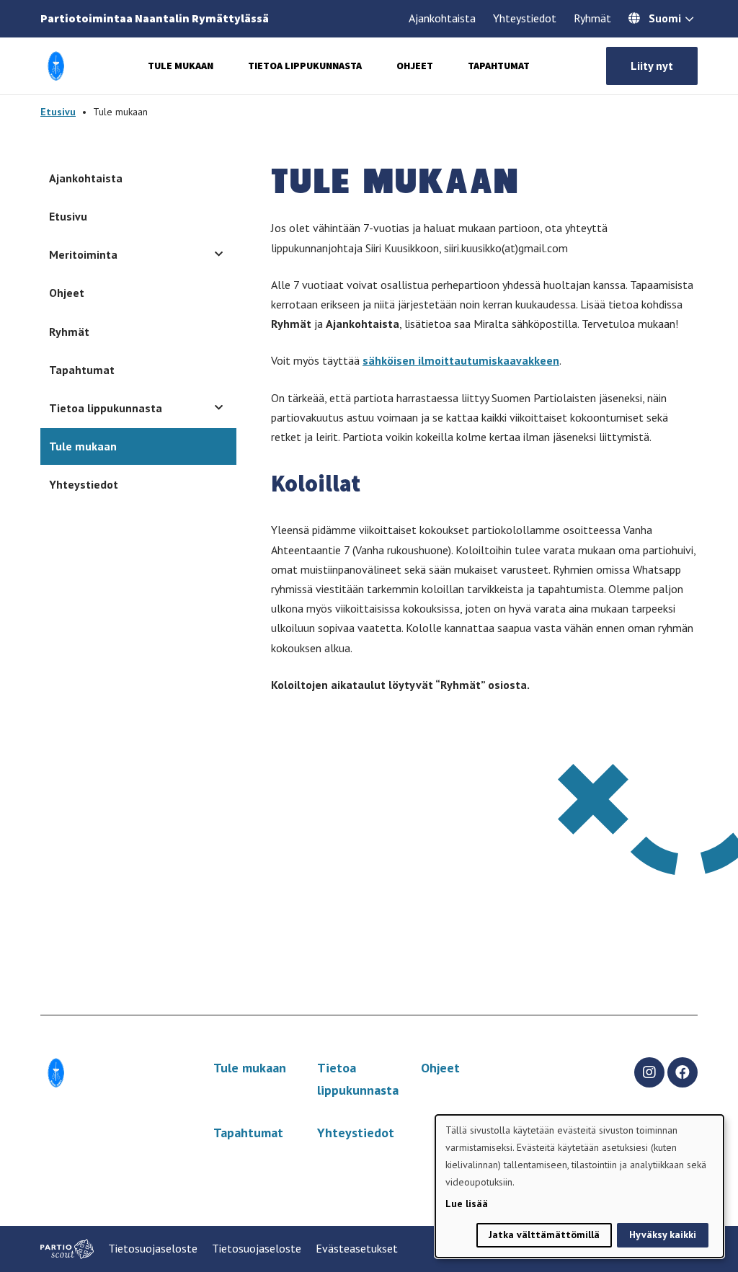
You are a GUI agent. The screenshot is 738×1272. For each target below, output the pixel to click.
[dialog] (579, 1186)
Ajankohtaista (442, 18)
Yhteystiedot (524, 18)
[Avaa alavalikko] (219, 254)
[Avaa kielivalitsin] (689, 20)
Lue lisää (466, 1203)
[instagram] (649, 1072)
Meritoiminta (83, 254)
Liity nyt (652, 65)
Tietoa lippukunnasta (305, 65)
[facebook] (682, 1072)
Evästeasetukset (357, 1248)
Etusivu (58, 111)
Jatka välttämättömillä (544, 1234)
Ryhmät (592, 18)
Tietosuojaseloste (152, 1248)
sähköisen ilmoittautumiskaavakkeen (461, 360)
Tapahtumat (499, 65)
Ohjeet (414, 65)
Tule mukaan (180, 65)
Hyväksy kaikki (662, 1234)
